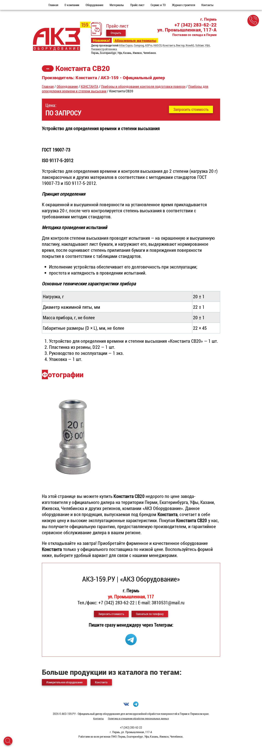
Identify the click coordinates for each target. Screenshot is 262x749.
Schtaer (199, 45)
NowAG (190, 45)
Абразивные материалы (135, 40)
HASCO (157, 45)
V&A (207, 45)
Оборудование (67, 86)
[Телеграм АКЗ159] (131, 643)
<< (47, 68)
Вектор (180, 45)
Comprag (139, 45)
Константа (169, 45)
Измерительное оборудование (64, 682)
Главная (48, 86)
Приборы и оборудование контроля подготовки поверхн (143, 86)
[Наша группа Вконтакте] (126, 706)
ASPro (148, 45)
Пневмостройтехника (104, 49)
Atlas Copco (126, 45)
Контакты (98, 718)
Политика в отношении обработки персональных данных (138, 718)
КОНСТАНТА (89, 86)
